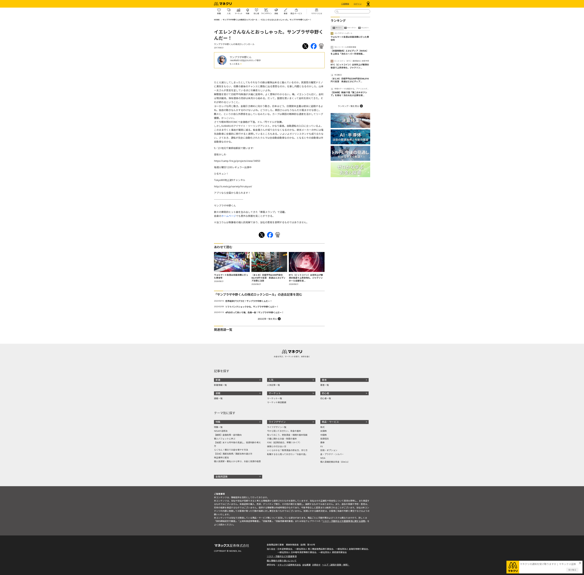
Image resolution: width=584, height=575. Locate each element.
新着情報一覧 (220, 385)
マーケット (275, 393)
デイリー (339, 28)
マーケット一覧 (274, 398)
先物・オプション (328, 450)
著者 (324, 380)
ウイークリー (351, 28)
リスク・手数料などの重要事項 (282, 556)
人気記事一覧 (273, 385)
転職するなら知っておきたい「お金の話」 (287, 454)
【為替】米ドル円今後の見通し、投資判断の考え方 (237, 444)
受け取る (572, 569)
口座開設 (345, 3)
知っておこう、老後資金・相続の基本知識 (287, 434)
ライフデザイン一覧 (276, 427)
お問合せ (316, 564)
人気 (271, 380)
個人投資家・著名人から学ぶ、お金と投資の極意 (237, 461)
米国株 (323, 430)
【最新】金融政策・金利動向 (228, 434)
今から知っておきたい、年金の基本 (284, 430)
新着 (218, 380)
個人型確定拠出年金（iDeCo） (335, 461)
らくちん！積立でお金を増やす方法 (231, 449)
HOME (217, 19)
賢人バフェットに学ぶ (224, 438)
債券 (322, 442)
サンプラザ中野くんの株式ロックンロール (240, 19)
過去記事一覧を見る (267, 318)
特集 (218, 422)
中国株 (323, 434)
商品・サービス (330, 422)
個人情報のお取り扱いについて (282, 560)
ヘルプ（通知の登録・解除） (336, 564)
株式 (322, 427)
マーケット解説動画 (276, 402)
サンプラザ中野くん (241, 57)
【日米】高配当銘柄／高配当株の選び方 (233, 453)
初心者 (325, 393)
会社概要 (306, 564)
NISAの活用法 (221, 430)
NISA (322, 458)
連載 (218, 393)
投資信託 (324, 438)
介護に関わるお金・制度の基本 (282, 438)
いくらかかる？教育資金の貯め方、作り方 (287, 450)
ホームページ (228, 216)
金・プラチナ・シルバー (332, 454)
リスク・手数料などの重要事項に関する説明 (344, 521)
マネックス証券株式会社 (289, 564)
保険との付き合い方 (276, 446)
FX (321, 446)
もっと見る (235, 64)
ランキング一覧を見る (348, 106)
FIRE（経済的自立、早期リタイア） (284, 442)
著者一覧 (324, 385)
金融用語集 (222, 476)
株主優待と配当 (221, 457)
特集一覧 (218, 427)
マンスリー (365, 28)
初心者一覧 (325, 398)
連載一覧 (218, 398)
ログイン (358, 3)
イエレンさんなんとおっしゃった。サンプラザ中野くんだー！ (285, 19)
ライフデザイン (277, 422)
